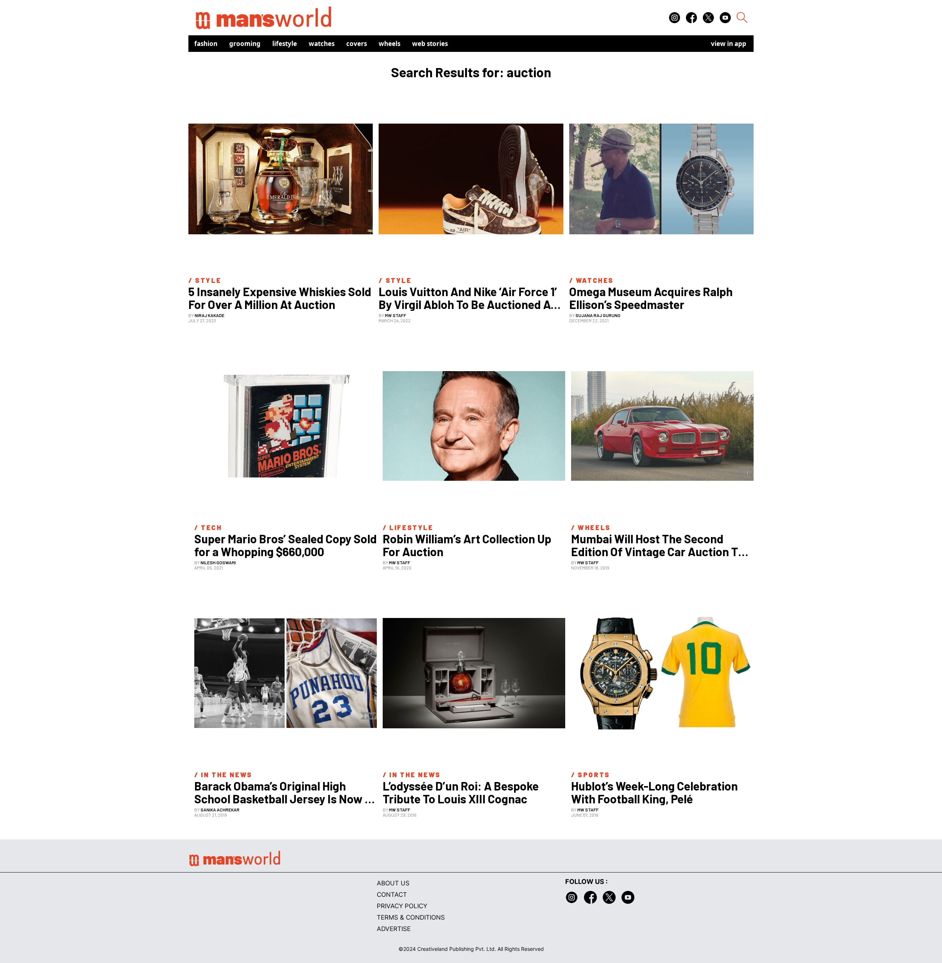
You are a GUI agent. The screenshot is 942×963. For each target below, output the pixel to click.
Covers (356, 43)
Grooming (245, 43)
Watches (321, 43)
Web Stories (430, 43)
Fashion (205, 43)
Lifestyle (284, 43)
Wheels (389, 43)
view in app (728, 43)
